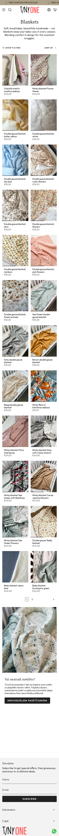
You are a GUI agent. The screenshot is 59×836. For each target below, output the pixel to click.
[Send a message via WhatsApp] (54, 831)
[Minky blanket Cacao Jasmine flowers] (44, 476)
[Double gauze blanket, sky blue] (15, 160)
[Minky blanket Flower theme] (44, 69)
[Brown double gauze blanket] (44, 340)
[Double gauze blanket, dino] (15, 205)
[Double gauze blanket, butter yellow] (15, 115)
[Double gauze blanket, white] (44, 115)
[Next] (45, 599)
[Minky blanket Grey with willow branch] (44, 431)
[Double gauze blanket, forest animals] (15, 295)
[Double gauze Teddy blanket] (44, 521)
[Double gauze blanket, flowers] (44, 205)
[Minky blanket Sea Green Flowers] (15, 521)
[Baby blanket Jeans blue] (15, 566)
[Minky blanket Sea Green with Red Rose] (15, 476)
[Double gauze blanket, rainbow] (15, 250)
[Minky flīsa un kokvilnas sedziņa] (44, 386)
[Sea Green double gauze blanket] (44, 295)
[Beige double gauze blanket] (15, 386)
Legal (5, 820)
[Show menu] (4, 9)
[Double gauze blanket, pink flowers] (44, 250)
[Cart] (55, 9)
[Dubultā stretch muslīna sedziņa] (15, 69)
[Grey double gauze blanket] (15, 340)
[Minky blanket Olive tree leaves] (15, 431)
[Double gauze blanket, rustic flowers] (44, 160)
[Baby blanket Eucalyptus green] (44, 566)
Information (8, 809)
